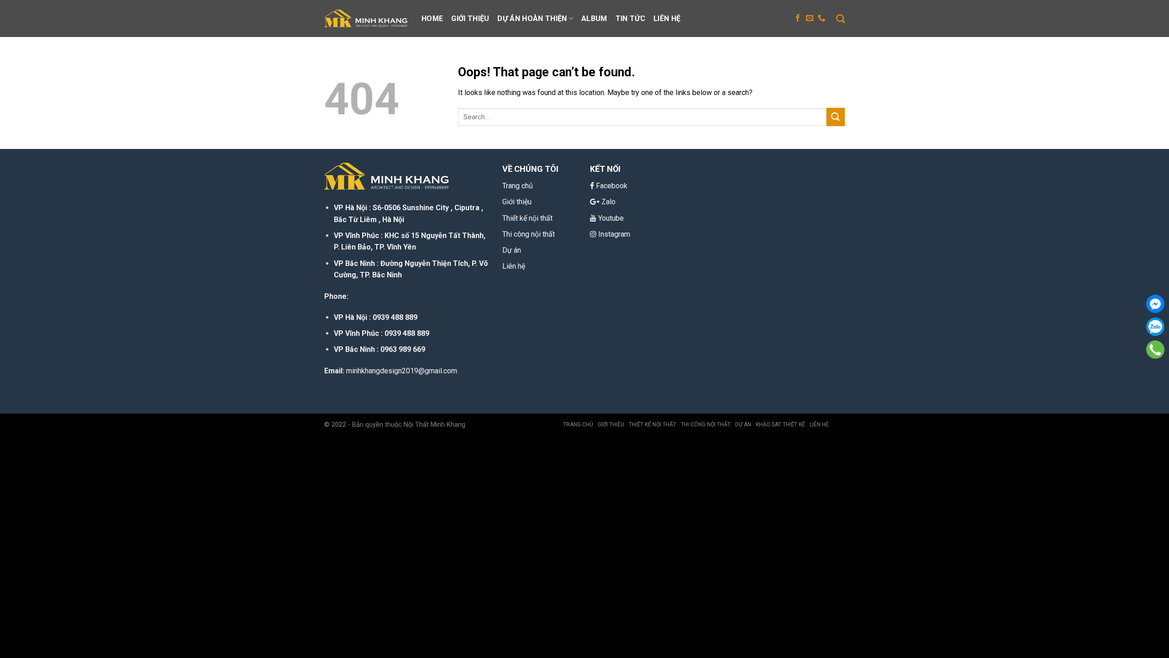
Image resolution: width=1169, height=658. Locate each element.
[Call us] (821, 18)
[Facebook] (1155, 304)
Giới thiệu (470, 18)
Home (432, 18)
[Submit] (836, 117)
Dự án (511, 250)
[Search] (840, 18)
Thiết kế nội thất (652, 424)
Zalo (608, 201)
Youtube (611, 218)
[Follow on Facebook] (797, 18)
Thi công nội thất (528, 234)
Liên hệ (666, 18)
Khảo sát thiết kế (780, 424)
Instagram (614, 234)
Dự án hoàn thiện (532, 18)
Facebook (611, 185)
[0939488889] (1155, 350)
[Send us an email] (809, 18)
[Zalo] (1155, 327)
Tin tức (630, 18)
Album (594, 18)
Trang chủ (578, 424)
